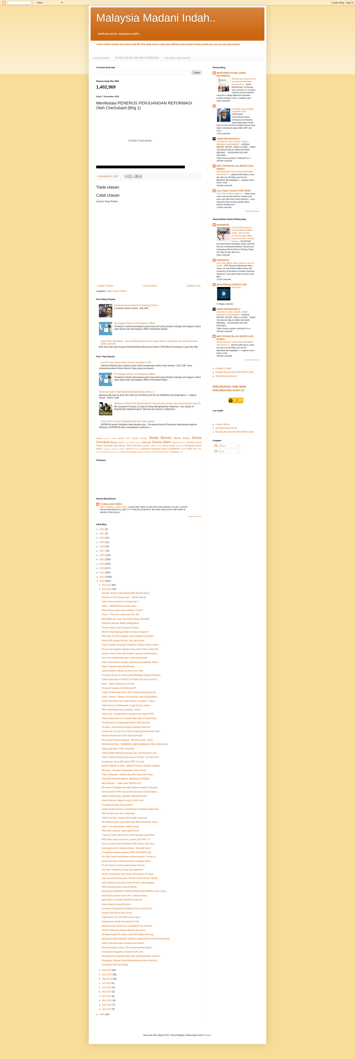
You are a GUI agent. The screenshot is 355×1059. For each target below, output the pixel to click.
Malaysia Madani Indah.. (156, 18)
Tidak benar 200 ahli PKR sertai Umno (121, 917)
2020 (102, 538)
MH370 (129, 449)
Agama (99, 438)
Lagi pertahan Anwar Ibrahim (116, 904)
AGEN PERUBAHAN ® (228, 139)
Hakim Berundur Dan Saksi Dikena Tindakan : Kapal (128, 701)
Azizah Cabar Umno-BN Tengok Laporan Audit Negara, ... (130, 653)
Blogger (207, 1035)
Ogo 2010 (107, 978)
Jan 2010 (107, 1009)
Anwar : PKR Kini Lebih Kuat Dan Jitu (120, 614)
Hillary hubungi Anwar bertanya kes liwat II (123, 943)
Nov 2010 (107, 589)
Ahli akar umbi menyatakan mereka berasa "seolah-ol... (129, 856)
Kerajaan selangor (111, 449)
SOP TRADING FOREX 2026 (113, 507)
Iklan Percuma (134, 445)
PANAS (184, 449)
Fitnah (175, 442)
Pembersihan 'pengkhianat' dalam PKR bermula (126, 722)
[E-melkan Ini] (126, 176)
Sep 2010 (107, 974)
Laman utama (101, 57)
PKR (195, 449)
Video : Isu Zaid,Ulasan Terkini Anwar (120, 826)
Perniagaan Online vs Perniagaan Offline (134, 323)
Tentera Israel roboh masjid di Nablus (120, 627)
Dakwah (146, 442)
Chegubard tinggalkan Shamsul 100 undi (122, 952)
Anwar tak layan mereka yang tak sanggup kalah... (127, 861)
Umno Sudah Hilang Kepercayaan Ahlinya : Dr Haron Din (130, 757)
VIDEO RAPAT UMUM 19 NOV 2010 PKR (122, 671)
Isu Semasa (164, 445)
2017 (102, 551)
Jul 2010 (106, 983)
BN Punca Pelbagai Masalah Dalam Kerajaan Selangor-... (131, 787)
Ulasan (221, 451)
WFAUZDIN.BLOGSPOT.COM (231, 284)
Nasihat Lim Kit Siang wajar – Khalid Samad (124, 597)
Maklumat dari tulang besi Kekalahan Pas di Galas (127, 926)
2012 (102, 572)
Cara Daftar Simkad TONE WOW (233, 190)
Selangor (133, 452)
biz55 (121, 442)
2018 (102, 546)
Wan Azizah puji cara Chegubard (118, 813)
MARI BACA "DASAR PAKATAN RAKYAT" (122, 900)
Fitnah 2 (181, 443)
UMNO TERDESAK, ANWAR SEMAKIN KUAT (124, 796)
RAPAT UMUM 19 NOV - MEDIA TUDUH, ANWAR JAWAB (130, 766)
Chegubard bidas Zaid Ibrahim (117, 805)
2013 (102, 568)
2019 (102, 542)
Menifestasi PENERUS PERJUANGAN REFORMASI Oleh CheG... (135, 891)
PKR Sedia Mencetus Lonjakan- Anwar (121, 709)
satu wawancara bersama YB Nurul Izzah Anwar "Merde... (130, 878)
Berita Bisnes (160, 438)
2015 (102, 559)
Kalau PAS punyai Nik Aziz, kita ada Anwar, (123, 640)
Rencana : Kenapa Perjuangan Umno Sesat (124, 770)
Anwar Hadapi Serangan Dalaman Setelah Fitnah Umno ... (131, 645)
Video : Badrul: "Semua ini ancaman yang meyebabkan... (130, 696)
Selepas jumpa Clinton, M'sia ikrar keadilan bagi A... (128, 947)
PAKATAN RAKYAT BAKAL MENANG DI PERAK (126, 779)
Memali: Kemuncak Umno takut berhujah (122, 735)
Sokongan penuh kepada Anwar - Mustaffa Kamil (126, 848)
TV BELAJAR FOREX (111, 504)
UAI (181, 452)
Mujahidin (175, 448)
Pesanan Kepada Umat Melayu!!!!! (119, 688)
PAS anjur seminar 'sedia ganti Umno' (120, 830)
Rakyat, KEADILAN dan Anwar (117, 913)
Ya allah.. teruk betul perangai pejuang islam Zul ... (127, 727)
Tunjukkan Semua (195, 516)
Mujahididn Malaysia (160, 449)
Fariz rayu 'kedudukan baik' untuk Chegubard (124, 657)
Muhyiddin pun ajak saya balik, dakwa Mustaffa (125, 619)
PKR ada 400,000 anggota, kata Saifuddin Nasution (128, 636)
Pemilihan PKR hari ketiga (115, 964)
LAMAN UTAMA (223, 368)
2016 (102, 555)
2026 (102, 529)
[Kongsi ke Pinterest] (140, 176)
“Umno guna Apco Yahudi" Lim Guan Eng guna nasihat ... (130, 679)
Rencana (125, 452)
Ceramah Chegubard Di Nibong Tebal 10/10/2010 (127, 908)
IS (147, 445)
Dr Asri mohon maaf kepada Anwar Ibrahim (123, 865)
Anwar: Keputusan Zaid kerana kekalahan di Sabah (127, 874)
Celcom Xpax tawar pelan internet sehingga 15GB (126, 362)
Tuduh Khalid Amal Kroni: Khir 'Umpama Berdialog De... (130, 692)
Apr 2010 (107, 996)
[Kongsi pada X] (133, 176)
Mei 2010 (107, 991)
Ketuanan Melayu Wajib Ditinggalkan (120, 623)
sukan (140, 452)
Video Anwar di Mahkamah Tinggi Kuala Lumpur (126, 705)
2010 (102, 581)
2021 (102, 533)
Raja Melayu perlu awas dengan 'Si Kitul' (122, 610)
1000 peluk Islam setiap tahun (137, 44)
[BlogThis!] (130, 176)
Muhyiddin (145, 449)
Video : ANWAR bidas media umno (119, 606)
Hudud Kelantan (104, 445)
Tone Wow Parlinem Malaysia (230, 193)
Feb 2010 (107, 1005)
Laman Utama (222, 424)
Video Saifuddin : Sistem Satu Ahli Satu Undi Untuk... (128, 774)
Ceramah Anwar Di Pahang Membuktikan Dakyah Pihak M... (132, 675)
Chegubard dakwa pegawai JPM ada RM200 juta (126, 852)
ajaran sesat (110, 438)
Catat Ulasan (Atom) (116, 291)
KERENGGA (223, 260)
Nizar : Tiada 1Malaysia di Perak (118, 684)
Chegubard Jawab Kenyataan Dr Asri (120, 921)
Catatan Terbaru (105, 285)
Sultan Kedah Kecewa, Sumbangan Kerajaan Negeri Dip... (131, 809)
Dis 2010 (107, 585)
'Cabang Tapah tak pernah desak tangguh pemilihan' (128, 835)
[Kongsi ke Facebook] (137, 176)
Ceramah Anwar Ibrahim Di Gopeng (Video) (136, 305)
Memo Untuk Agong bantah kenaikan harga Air (125, 632)
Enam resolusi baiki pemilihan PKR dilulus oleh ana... (128, 843)
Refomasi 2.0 (114, 452)
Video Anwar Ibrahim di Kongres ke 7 (120, 601)
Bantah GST (124, 438)
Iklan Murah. (120, 445)
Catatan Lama (193, 285)
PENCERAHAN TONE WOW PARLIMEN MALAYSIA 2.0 (126, 392)
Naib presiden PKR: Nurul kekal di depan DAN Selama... (130, 791)
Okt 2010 (107, 970)
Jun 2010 (107, 987)
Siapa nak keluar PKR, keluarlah (118, 748)
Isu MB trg (153, 446)
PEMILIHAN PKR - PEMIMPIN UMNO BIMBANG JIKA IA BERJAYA (135, 744)
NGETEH (236, 287)
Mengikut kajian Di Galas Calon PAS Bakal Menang (127, 934)
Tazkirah (147, 452)
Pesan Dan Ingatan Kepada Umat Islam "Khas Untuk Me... (131, 649)
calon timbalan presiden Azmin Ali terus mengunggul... (129, 882)
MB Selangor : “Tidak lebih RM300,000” (121, 783)
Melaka (122, 449)
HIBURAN (190, 442)
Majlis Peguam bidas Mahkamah (118, 666)
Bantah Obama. (140, 438)
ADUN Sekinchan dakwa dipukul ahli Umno (124, 930)
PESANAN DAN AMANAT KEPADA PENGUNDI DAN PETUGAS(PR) (136, 939)
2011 (102, 577)
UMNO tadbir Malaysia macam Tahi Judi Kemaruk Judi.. (130, 753)
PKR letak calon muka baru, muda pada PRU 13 (126, 839)
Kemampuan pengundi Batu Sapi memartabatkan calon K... (131, 956)
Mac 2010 (107, 1000)
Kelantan (180, 446)
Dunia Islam (161, 442)
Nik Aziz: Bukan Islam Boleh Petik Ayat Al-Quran (125, 593)
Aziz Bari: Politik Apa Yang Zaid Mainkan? (122, 869)
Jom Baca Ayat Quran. (178, 57)
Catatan (221, 445)
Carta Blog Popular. (132, 443)
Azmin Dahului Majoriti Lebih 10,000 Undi (123, 800)
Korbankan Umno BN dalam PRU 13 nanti (123, 761)
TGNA (154, 452)
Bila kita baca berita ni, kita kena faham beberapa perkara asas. (244, 81)
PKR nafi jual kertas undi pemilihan (119, 887)
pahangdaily (223, 224)
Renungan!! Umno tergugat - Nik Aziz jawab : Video (127, 740)
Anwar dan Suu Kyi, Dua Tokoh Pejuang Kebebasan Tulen (131, 731)
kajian (172, 445)
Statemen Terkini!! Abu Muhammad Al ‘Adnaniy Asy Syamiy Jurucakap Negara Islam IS (157, 403)
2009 (102, 1014)
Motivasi (137, 449)
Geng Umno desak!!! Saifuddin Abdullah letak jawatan (128, 421)
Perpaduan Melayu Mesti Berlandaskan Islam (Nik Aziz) (129, 960)
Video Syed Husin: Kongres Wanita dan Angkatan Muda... (130, 662)
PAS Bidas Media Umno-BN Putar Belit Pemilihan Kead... (130, 822)
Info (144, 445)
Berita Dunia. (182, 438)
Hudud (199, 442)
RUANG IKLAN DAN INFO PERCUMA (137, 57)
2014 (102, 564)
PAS (190, 448)
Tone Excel (163, 452)
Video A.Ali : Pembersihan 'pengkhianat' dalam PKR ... (129, 714)
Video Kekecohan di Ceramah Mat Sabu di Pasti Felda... (130, 718)
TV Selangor (173, 452)
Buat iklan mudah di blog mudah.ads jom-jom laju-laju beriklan (188, 44)
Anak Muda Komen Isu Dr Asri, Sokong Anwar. (125, 895)
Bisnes (114, 442)
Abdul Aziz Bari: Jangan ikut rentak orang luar (124, 818)
